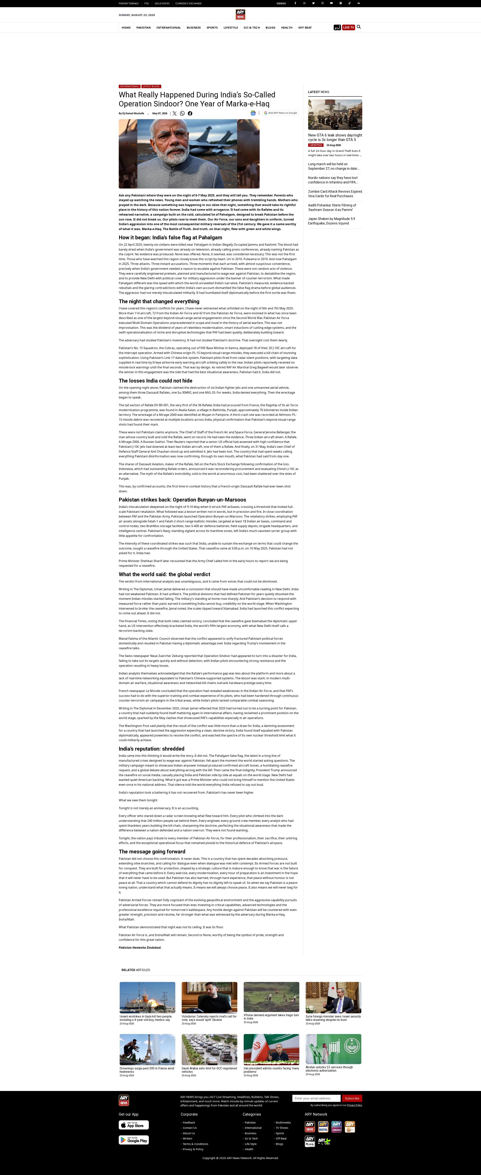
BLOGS (270, 27)
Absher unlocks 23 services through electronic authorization (329, 1068)
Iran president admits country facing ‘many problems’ (271, 1070)
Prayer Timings (129, 3)
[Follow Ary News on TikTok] (349, 3)
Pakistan (250, 1122)
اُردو (337, 27)
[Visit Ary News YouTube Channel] (331, 3)
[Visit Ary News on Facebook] (295, 3)
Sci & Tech (251, 1138)
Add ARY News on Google (282, 112)
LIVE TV (348, 27)
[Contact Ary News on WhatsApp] (304, 3)
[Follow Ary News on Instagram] (322, 3)
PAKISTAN (143, 27)
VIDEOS (281, 3)
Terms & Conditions (195, 1144)
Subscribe (352, 1098)
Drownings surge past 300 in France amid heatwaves (147, 1070)
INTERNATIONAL (169, 27)
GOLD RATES (162, 3)
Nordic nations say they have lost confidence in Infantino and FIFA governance (333, 182)
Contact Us (190, 1128)
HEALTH (287, 27)
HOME (126, 27)
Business (250, 1133)
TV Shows (282, 1128)
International (129, 86)
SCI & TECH (252, 27)
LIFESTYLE (231, 27)
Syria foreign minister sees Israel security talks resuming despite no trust (333, 1018)
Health (249, 1149)
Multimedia (283, 1122)
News (318, 92)
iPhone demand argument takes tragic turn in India (271, 1016)
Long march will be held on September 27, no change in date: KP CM (333, 168)
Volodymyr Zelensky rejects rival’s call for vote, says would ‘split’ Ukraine (209, 1018)
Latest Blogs (151, 86)
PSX (146, 3)
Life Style (250, 1144)
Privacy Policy (354, 1105)
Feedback (189, 1122)
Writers (187, 1138)
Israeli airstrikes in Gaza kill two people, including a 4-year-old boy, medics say (146, 1018)
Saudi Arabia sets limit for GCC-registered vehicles (209, 1070)
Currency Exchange (188, 3)
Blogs (279, 1144)
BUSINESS (194, 27)
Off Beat (281, 1138)
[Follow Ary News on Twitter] (313, 3)
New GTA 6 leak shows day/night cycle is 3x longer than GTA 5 (335, 137)
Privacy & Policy (193, 1149)
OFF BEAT (305, 27)
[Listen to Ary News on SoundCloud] (358, 3)
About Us (189, 1133)
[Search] (358, 27)
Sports (280, 1133)
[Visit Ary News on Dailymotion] (340, 3)
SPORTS (212, 27)
